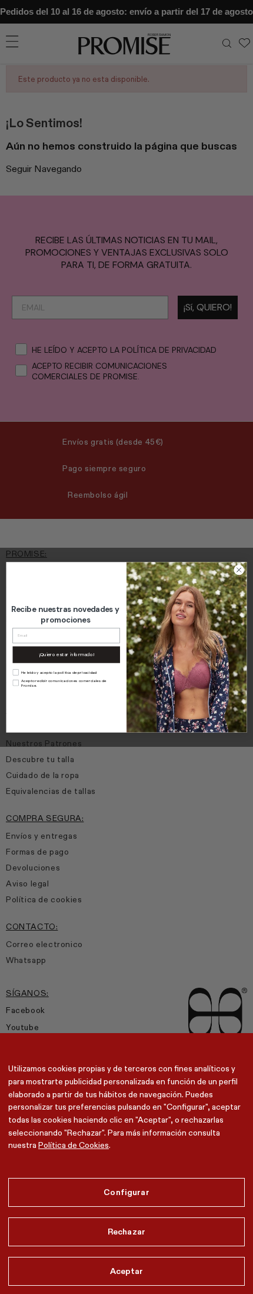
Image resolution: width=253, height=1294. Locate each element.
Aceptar (127, 1271)
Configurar (126, 1192)
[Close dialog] (239, 569)
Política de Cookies (73, 1145)
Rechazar (126, 1231)
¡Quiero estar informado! (66, 654)
